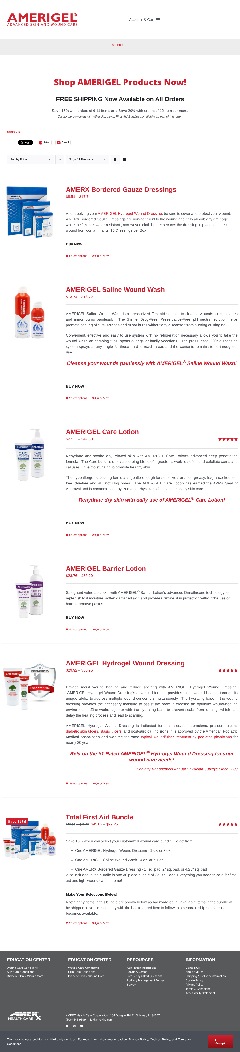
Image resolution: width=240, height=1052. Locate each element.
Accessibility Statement (200, 993)
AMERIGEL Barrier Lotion (106, 568)
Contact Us (193, 967)
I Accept (220, 1041)
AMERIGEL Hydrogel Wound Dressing (130, 213)
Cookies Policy (160, 1039)
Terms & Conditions (198, 989)
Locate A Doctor (137, 972)
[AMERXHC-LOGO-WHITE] (24, 1012)
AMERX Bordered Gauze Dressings (121, 189)
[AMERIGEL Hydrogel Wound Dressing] (29, 686)
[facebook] (67, 1026)
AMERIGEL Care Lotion (102, 431)
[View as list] (124, 159)
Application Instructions (141, 967)
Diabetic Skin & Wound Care (25, 976)
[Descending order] (59, 159)
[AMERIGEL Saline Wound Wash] (29, 312)
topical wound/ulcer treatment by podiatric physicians (186, 737)
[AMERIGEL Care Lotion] (29, 455)
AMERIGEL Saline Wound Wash (115, 289)
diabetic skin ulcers (82, 731)
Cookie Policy (194, 980)
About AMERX (195, 972)
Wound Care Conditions (22, 967)
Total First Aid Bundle (100, 817)
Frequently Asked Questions (144, 976)
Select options (78, 255)
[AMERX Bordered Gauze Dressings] (29, 212)
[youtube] (82, 1026)
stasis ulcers (110, 731)
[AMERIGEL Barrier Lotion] (29, 591)
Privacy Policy (194, 984)
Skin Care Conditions (20, 972)
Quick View (102, 255)
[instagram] (74, 1026)
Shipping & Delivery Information (206, 976)
